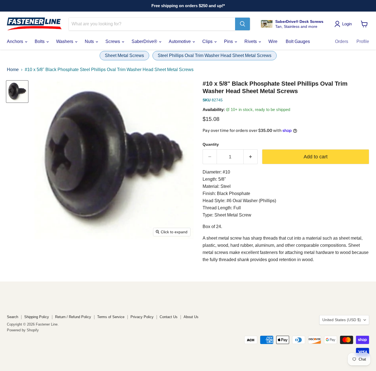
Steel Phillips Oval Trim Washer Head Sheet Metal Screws (214, 55)
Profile (362, 41)
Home (13, 69)
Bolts (40, 41)
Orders (341, 41)
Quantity (211, 144)
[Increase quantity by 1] (251, 156)
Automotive (180, 41)
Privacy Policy (142, 317)
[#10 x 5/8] (17, 91)
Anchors (15, 41)
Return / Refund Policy (73, 317)
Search (12, 317)
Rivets (251, 41)
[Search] (242, 24)
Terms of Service (110, 317)
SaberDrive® (145, 41)
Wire (272, 41)
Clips (208, 41)
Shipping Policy (36, 317)
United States (341, 320)
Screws (113, 41)
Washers (65, 41)
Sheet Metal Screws (124, 55)
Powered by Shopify (23, 330)
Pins (229, 41)
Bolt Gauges (298, 41)
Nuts (90, 41)
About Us (191, 317)
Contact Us (169, 317)
